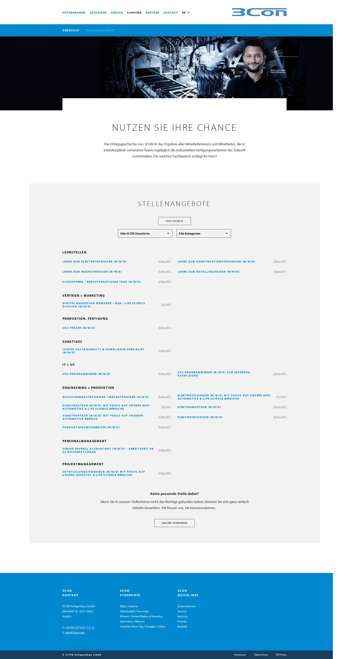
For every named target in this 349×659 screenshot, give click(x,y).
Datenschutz (261, 654)
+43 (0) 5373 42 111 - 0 (79, 627)
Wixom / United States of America (141, 616)
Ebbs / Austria (128, 606)
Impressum (240, 654)
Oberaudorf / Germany (134, 611)
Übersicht (71, 30)
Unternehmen (74, 12)
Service (117, 12)
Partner (152, 12)
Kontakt (170, 12)
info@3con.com (75, 632)
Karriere (134, 12)
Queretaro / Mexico (132, 621)
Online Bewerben (174, 522)
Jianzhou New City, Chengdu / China (142, 626)
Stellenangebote (100, 30)
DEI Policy (281, 654)
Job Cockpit (174, 220)
